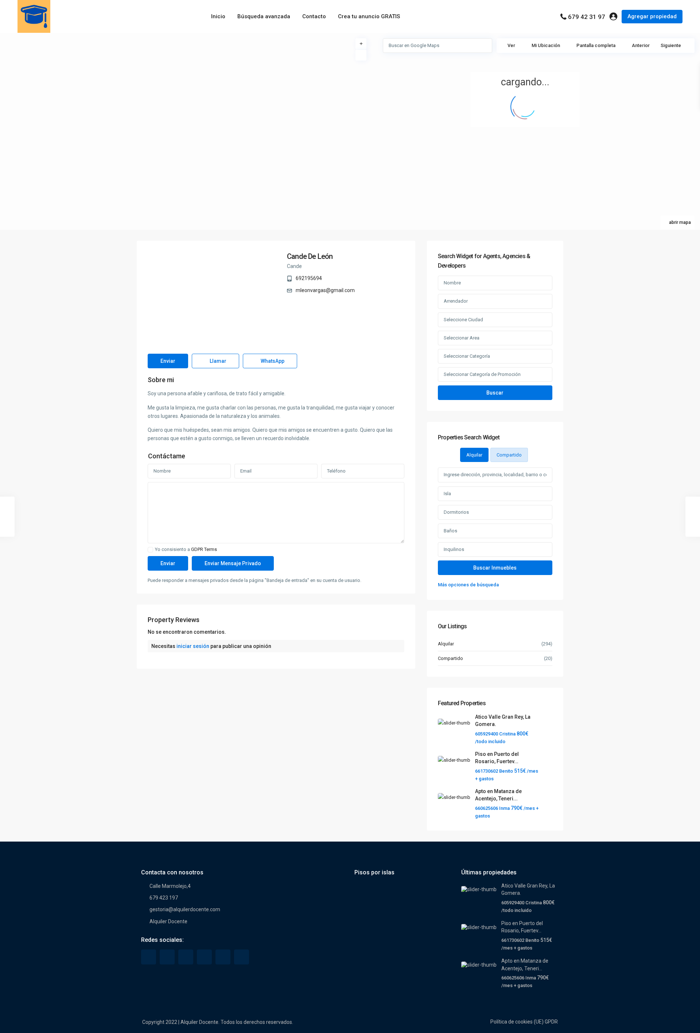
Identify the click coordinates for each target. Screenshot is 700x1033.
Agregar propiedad (652, 16)
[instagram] (241, 956)
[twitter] (167, 956)
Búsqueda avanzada (263, 16)
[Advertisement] (175, 87)
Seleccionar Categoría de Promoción (482, 374)
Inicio (218, 16)
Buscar (494, 393)
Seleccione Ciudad (463, 319)
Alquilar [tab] (474, 455)
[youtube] (222, 956)
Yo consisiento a (186, 549)
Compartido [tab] (509, 455)
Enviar (167, 361)
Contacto (314, 16)
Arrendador (456, 301)
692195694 (309, 278)
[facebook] (148, 956)
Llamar (217, 361)
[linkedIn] (185, 956)
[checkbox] (150, 549)
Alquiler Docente (168, 921)
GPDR (551, 1022)
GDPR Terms (204, 549)
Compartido (450, 658)
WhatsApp (272, 361)
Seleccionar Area (461, 338)
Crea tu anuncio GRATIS (369, 16)
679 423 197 (163, 898)
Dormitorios (456, 512)
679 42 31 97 (586, 16)
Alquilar (446, 643)
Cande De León (310, 256)
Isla (447, 493)
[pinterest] (204, 956)
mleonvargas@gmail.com (325, 290)
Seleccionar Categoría (467, 356)
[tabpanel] (495, 528)
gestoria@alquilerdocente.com (184, 909)
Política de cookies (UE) (517, 1022)
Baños (450, 530)
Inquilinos (454, 549)
